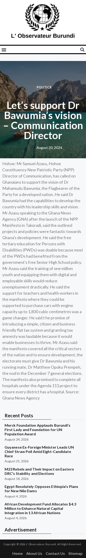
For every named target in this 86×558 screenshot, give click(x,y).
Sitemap (75, 553)
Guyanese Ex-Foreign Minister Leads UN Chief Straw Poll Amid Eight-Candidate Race (39, 451)
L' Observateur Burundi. (41, 544)
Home (17, 553)
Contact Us (55, 553)
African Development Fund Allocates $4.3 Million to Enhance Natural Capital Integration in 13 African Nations (40, 508)
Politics (44, 87)
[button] (4, 49)
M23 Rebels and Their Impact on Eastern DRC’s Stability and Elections (39, 471)
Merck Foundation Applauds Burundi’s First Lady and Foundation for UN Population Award (38, 429)
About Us (34, 553)
